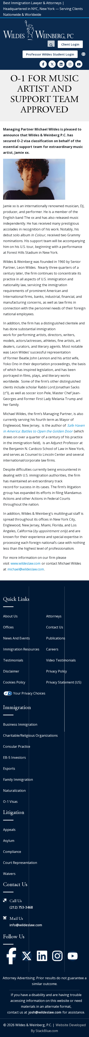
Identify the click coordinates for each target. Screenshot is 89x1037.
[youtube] (78, 64)
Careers (52, 649)
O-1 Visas (10, 801)
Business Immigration (20, 724)
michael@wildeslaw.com (25, 569)
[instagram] (69, 64)
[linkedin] (61, 64)
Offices (8, 627)
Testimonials (13, 660)
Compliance (12, 851)
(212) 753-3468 (21, 907)
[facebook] (43, 64)
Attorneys (53, 616)
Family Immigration (18, 779)
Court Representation (20, 862)
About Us (10, 616)
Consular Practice (16, 746)
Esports (9, 768)
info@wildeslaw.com (26, 925)
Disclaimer (11, 671)
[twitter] (52, 64)
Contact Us (54, 627)
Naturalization (14, 790)
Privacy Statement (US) (63, 682)
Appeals (9, 829)
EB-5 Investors (14, 757)
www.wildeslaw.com (25, 563)
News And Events (16, 638)
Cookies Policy (14, 682)
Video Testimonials (61, 660)
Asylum (8, 840)
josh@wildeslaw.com (44, 1012)
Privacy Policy (56, 671)
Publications (55, 638)
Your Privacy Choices (29, 693)
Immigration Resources (21, 649)
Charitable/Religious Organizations (30, 735)
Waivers (9, 873)
